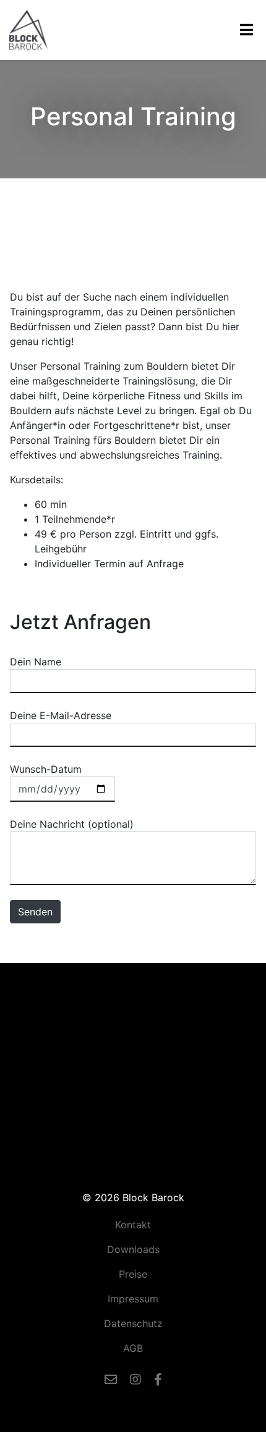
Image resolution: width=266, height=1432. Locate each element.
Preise (133, 1274)
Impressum (133, 1299)
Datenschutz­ (133, 1323)
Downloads (133, 1249)
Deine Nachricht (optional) (72, 824)
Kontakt (133, 1224)
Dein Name (35, 662)
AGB (133, 1348)
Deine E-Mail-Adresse (60, 715)
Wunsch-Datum (46, 769)
